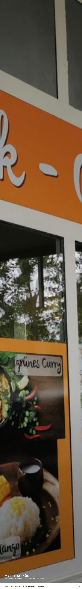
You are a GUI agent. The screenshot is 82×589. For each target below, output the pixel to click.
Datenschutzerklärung (29, 586)
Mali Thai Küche (19, 576)
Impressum (41, 586)
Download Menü (15, 586)
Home (6, 586)
